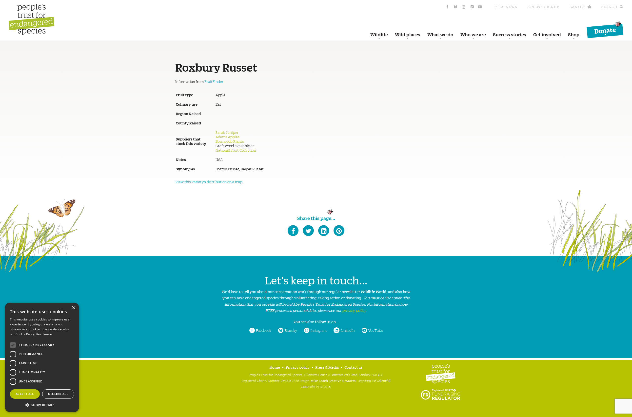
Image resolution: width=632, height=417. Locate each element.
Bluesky (291, 330)
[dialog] (42, 357)
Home (275, 367)
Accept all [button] (25, 394)
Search (609, 7)
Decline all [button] (58, 394)
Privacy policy (298, 367)
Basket (577, 7)
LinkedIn (348, 330)
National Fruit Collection (236, 150)
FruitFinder (213, 81)
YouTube (375, 330)
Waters (350, 380)
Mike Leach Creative (326, 380)
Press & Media (327, 367)
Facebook (263, 330)
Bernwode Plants (230, 141)
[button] (42, 404)
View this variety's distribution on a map (208, 181)
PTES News (505, 7)
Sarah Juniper (227, 132)
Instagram (319, 330)
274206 (286, 380)
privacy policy (354, 310)
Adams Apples (227, 137)
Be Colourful (381, 380)
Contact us (353, 367)
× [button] (73, 308)
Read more (44, 334)
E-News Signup (543, 7)
